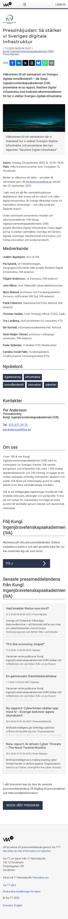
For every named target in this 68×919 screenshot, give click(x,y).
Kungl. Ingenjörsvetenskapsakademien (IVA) (28, 51)
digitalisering (12, 377)
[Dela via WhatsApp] (45, 63)
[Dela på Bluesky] (38, 63)
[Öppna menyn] (25, 4)
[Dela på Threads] (32, 63)
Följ (9, 563)
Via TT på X (9, 885)
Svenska (8, 905)
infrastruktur (32, 377)
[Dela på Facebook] (12, 63)
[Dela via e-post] (51, 63)
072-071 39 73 (18, 425)
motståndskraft (14, 384)
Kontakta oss (41, 877)
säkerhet (50, 384)
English (18, 905)
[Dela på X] (25, 63)
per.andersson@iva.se (39, 181)
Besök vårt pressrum (23, 805)
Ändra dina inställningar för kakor (22, 891)
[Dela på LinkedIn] (19, 63)
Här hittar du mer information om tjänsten (27, 851)
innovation (34, 384)
